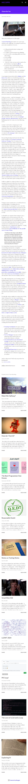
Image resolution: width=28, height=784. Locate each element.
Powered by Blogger (15, 780)
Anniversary (8, 365)
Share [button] (23, 365)
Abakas (19, 76)
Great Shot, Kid (7, 598)
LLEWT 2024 (6, 638)
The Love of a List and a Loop (12, 718)
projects (8, 118)
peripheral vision (21, 283)
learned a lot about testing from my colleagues (14, 252)
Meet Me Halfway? (9, 396)
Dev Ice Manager (8, 334)
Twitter (20, 304)
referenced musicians (7, 196)
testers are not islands (13, 273)
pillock (19, 63)
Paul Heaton (13, 227)
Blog (13, 365)
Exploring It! (6, 758)
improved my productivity (10, 209)
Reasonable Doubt (8, 518)
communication (6, 269)
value (10, 267)
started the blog (6, 41)
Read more (23, 410)
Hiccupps (6, 2)
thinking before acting (7, 270)
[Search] (22, 2)
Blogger (17, 299)
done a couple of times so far (9, 312)
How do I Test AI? (8, 436)
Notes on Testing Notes (10, 558)
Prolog (17, 113)
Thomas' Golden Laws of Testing (10, 175)
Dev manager (11, 133)
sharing (22, 269)
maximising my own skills (14, 272)
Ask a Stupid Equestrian (10, 349)
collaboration (15, 269)
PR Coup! (5, 678)
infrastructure (14, 118)
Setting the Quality (9, 344)
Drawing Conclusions (9, 326)
